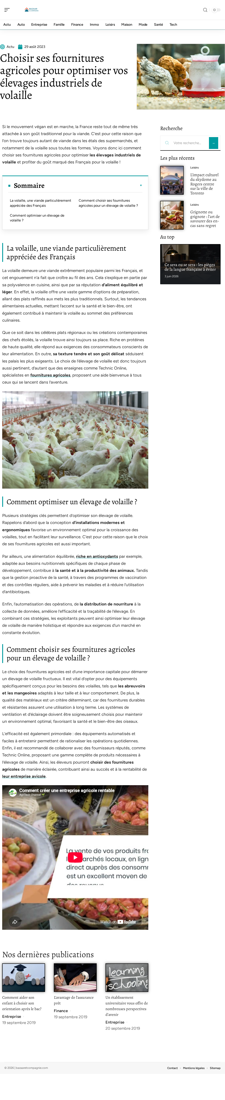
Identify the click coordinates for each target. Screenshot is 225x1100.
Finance (61, 1011)
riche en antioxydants (97, 556)
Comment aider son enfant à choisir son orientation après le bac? (21, 1003)
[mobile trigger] (8, 10)
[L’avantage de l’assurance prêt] (75, 978)
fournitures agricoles (50, 375)
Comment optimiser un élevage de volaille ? (37, 217)
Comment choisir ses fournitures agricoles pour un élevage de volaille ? (108, 202)
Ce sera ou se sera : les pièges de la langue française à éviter (190, 267)
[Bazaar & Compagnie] (31, 10)
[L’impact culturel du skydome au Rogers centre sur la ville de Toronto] (171, 180)
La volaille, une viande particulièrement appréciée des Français (40, 202)
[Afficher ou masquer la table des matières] (93, 185)
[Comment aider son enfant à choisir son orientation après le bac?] (23, 978)
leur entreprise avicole (24, 776)
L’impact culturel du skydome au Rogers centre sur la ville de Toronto (204, 184)
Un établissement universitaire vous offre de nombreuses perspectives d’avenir (126, 1006)
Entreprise (11, 1016)
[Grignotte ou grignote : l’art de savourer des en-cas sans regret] (171, 215)
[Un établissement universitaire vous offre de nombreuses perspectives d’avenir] (127, 978)
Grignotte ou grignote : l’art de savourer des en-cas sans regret (205, 218)
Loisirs (194, 167)
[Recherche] (205, 10)
